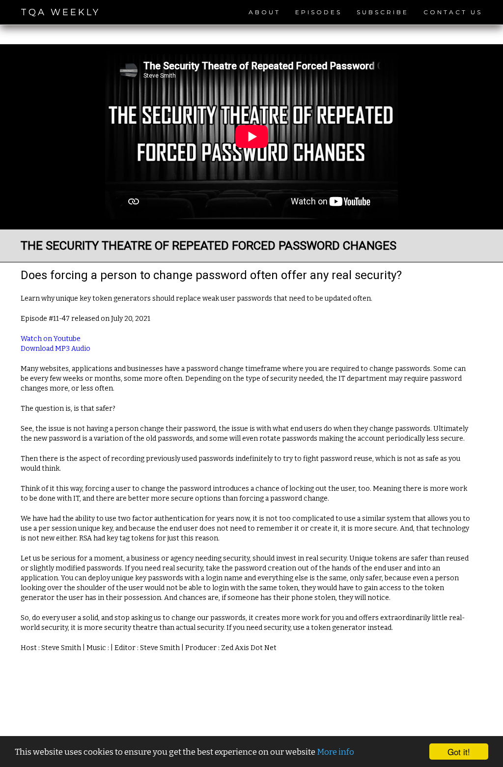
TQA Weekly (60, 12)
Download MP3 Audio (55, 348)
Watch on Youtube (51, 339)
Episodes (318, 12)
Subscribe (383, 12)
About (264, 12)
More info (335, 752)
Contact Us (452, 12)
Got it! (458, 751)
